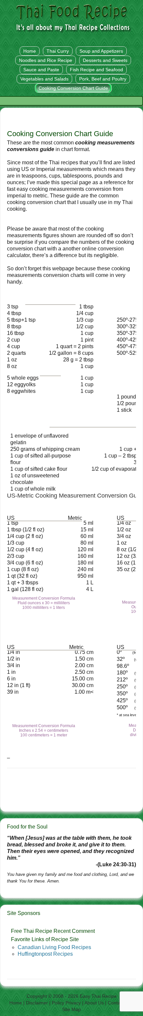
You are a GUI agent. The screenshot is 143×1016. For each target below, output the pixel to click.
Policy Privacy (66, 1002)
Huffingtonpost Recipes (45, 954)
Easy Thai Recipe (98, 996)
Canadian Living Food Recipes (54, 947)
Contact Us (119, 1002)
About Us (94, 1002)
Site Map (71, 1009)
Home (15, 1002)
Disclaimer (37, 1002)
